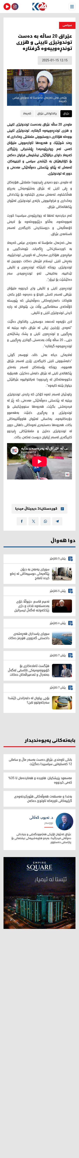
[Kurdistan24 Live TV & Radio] (7, 6)
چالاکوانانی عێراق (47, 113)
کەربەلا (27, 113)
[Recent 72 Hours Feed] (14, 6)
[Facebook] (22, 521)
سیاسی (67, 25)
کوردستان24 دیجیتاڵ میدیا (36, 509)
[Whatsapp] (45, 521)
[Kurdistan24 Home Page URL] (39, 6)
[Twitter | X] (34, 521)
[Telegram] (57, 521)
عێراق (66, 113)
